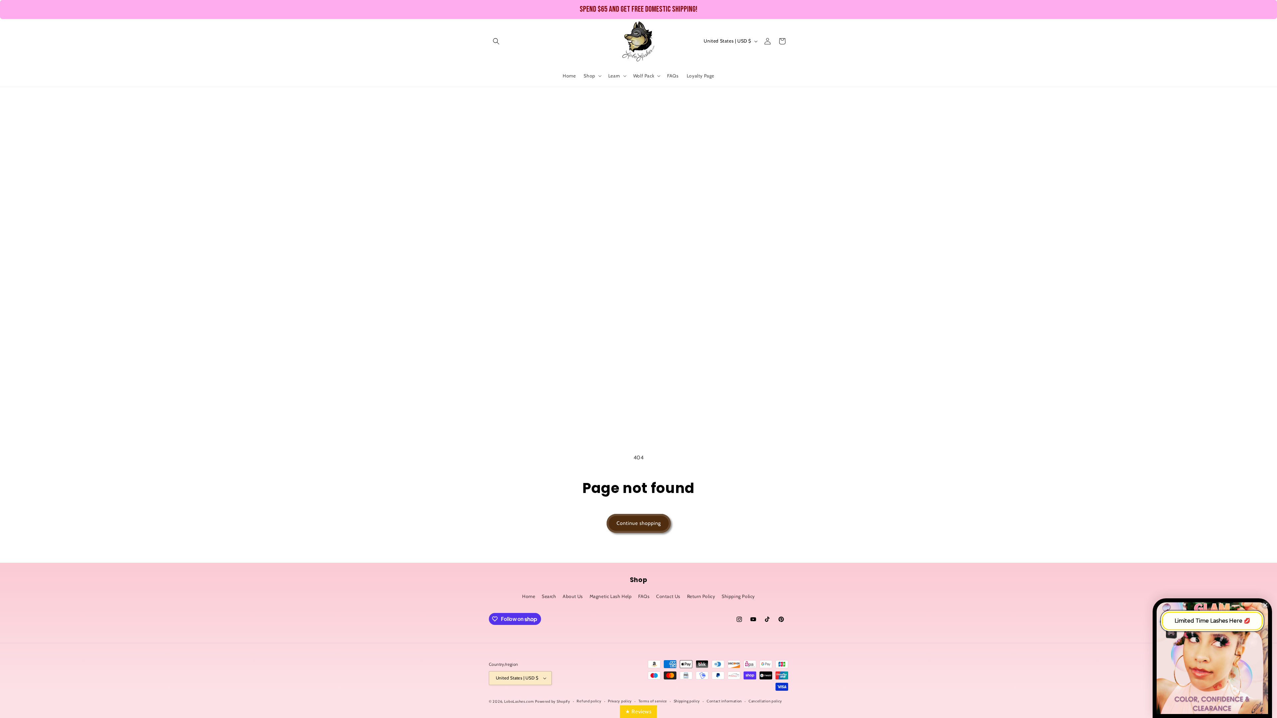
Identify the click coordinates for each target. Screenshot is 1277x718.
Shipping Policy (738, 596)
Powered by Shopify (552, 701)
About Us (573, 596)
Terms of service (652, 701)
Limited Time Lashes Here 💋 (1212, 621)
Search (549, 596)
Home (528, 596)
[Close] (1265, 605)
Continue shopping (639, 523)
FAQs (643, 596)
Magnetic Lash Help (611, 596)
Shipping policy (687, 701)
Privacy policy (620, 701)
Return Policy (701, 596)
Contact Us (668, 596)
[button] (496, 41)
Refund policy (589, 701)
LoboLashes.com (519, 701)
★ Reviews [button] (638, 711)
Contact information (724, 701)
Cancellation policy (765, 701)
